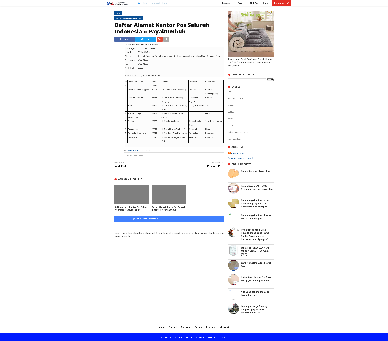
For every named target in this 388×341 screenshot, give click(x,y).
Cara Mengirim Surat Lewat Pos (256, 264)
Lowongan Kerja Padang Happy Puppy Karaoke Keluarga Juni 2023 (254, 309)
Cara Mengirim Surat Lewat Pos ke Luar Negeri (256, 217)
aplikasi (231, 112)
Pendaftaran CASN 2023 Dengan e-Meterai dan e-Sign (257, 187)
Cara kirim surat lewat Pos (255, 171)
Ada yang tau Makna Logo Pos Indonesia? (255, 293)
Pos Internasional (235, 98)
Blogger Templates (192, 337)
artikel (230, 119)
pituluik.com (208, 337)
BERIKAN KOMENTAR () (170, 218)
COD (230, 91)
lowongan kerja (234, 139)
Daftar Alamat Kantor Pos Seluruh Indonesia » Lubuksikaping (131, 208)
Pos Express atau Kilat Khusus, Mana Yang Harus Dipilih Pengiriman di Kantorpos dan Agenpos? (255, 234)
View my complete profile (241, 157)
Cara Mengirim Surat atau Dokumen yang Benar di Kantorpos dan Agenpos (255, 203)
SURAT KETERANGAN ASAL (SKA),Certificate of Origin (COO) (255, 251)
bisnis (230, 125)
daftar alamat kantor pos (128, 18)
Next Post (120, 166)
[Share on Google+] (160, 39)
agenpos (232, 105)
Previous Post (215, 166)
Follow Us (279, 3)
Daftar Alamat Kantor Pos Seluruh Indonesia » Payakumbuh (161, 28)
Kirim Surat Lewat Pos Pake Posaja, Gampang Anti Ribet (256, 279)
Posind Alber (237, 153)
